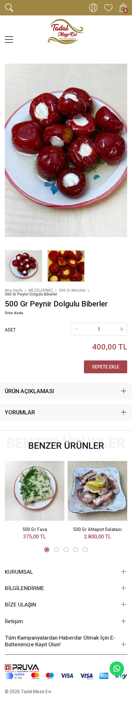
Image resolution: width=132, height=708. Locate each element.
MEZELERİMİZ (41, 290)
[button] (47, 549)
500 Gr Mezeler (72, 290)
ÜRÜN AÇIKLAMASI (29, 391)
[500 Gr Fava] (34, 491)
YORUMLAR (20, 412)
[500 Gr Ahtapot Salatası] (97, 491)
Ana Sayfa (14, 290)
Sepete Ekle (105, 366)
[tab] (66, 391)
